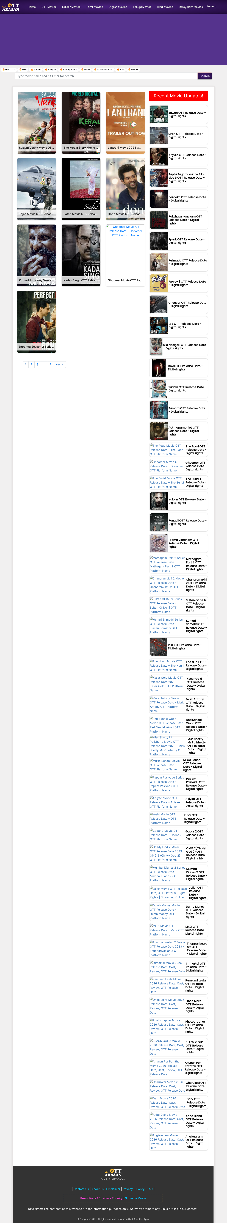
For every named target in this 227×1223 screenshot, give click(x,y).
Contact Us (81, 1189)
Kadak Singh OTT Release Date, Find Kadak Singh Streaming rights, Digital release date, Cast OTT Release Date (82, 280)
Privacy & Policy (134, 1189)
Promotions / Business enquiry (101, 1198)
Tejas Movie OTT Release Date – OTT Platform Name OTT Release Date (37, 214)
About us (98, 1189)
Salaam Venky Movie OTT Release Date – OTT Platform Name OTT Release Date (37, 147)
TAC (150, 1189)
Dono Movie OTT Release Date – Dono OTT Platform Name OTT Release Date (126, 214)
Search (205, 76)
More (210, 6)
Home (32, 7)
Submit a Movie (135, 1198)
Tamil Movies (94, 7)
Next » (59, 364)
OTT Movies (49, 7)
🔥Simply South (68, 69)
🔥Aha (120, 69)
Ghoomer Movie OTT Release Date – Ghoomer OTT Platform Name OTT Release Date (126, 280)
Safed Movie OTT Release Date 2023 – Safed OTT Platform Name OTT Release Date (82, 214)
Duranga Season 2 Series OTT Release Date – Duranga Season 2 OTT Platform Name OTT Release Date (37, 346)
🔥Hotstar (133, 69)
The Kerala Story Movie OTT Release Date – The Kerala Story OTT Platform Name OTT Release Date (82, 147)
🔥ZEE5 (23, 69)
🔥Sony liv (50, 69)
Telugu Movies (142, 7)
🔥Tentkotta (8, 69)
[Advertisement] (113, 40)
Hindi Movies (165, 7)
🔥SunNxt (36, 69)
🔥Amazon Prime (103, 69)
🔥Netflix (85, 69)
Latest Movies (71, 7)
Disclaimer (113, 1189)
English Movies (118, 7)
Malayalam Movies (191, 7)
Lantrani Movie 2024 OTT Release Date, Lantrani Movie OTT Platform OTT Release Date (126, 147)
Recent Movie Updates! (178, 95)
